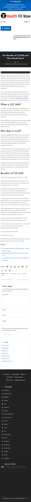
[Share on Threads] (5, 270)
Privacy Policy (6, 356)
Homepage (5, 348)
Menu (4, 22)
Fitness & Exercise (8, 414)
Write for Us (5, 358)
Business (6, 397)
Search (26, 22)
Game (5, 421)
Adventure (7, 390)
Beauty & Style (7, 393)
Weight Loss (7, 458)
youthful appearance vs (12, 7)
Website (4, 321)
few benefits (13, 273)
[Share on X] (11, 266)
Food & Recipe (8, 417)
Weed (5, 455)
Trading (6, 451)
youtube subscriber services (15, 5)
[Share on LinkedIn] (14, 266)
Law (5, 431)
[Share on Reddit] (26, 266)
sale (2, 275)
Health (19, 273)
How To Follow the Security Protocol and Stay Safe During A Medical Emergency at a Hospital (23, 279)
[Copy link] (9, 270)
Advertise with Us (7, 361)
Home (5, 427)
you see (11, 9)
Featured (6, 407)
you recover (18, 9)
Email (4, 315)
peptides (24, 273)
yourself (23, 7)
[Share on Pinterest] (22, 266)
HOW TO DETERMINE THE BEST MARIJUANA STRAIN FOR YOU (9, 279)
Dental (5, 400)
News (5, 438)
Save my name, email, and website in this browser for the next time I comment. (15, 329)
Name (4, 309)
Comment (5, 294)
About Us (4, 351)
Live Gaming (7, 434)
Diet (5, 404)
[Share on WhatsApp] (18, 266)
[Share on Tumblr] (2, 270)
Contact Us (5, 345)
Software (6, 441)
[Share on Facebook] (7, 266)
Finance (6, 410)
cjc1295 (7, 273)
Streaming (7, 444)
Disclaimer (5, 353)
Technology (7, 448)
